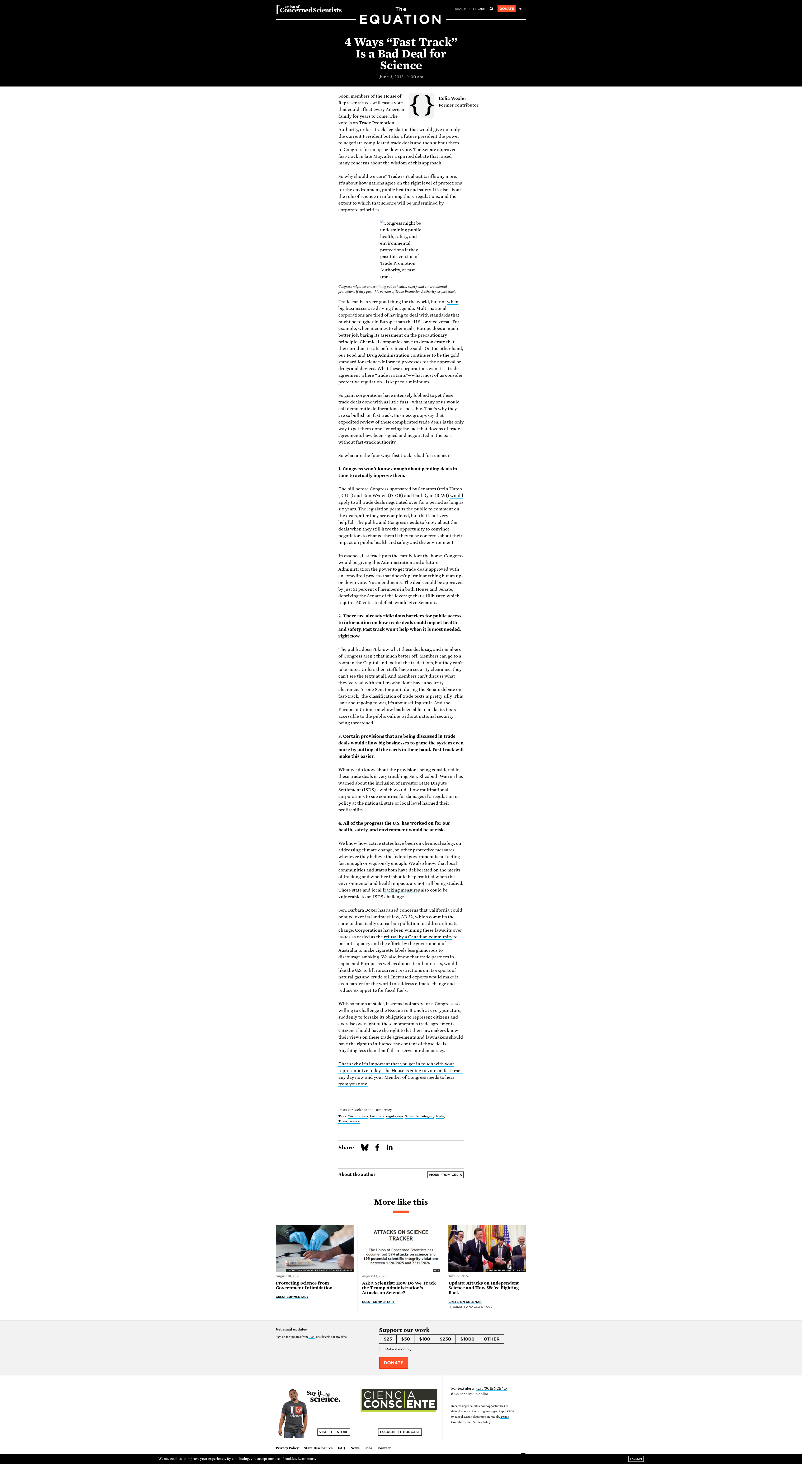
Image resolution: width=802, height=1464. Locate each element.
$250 (445, 1339)
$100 (424, 1339)
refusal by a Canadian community (418, 936)
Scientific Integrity (419, 1116)
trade (440, 1116)
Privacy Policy (287, 1448)
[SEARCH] (491, 9)
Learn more (306, 1459)
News (355, 1448)
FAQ (341, 1448)
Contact (384, 1448)
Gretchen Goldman (465, 1302)
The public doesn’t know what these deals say (384, 649)
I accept (636, 1458)
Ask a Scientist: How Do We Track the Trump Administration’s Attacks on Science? (399, 1288)
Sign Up (460, 9)
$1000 (467, 1339)
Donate (507, 9)
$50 (405, 1339)
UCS (311, 1336)
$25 (388, 1339)
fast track (377, 1116)
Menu (522, 9)
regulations (395, 1116)
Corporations (358, 1116)
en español (477, 9)
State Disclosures (318, 1448)
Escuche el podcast (400, 1432)
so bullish (355, 415)
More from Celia (445, 1175)
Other (492, 1339)
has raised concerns (398, 910)
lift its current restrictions (395, 970)
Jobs (368, 1448)
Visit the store (333, 1432)
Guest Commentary (292, 1297)
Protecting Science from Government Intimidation (304, 1285)
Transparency (349, 1121)
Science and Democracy (373, 1110)
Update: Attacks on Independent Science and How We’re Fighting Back (483, 1288)
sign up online (477, 1394)
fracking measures (401, 890)
